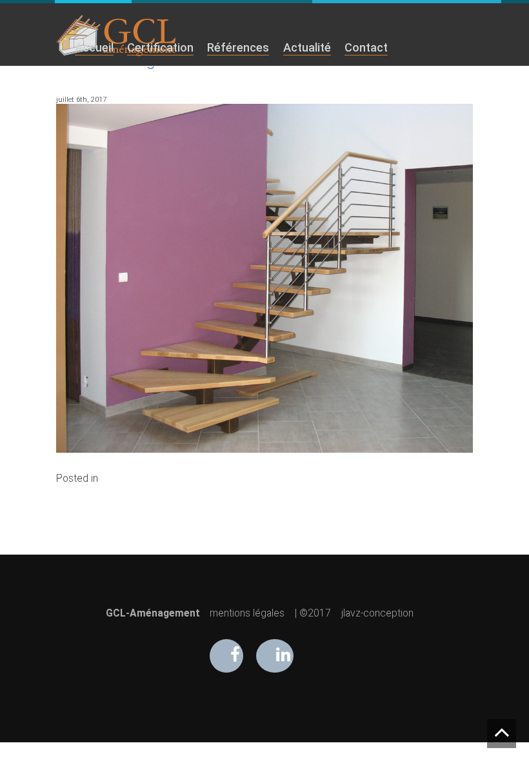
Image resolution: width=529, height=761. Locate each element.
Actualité (307, 47)
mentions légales (247, 613)
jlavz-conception (377, 613)
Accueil (94, 47)
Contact (366, 47)
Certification (160, 47)
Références (238, 47)
